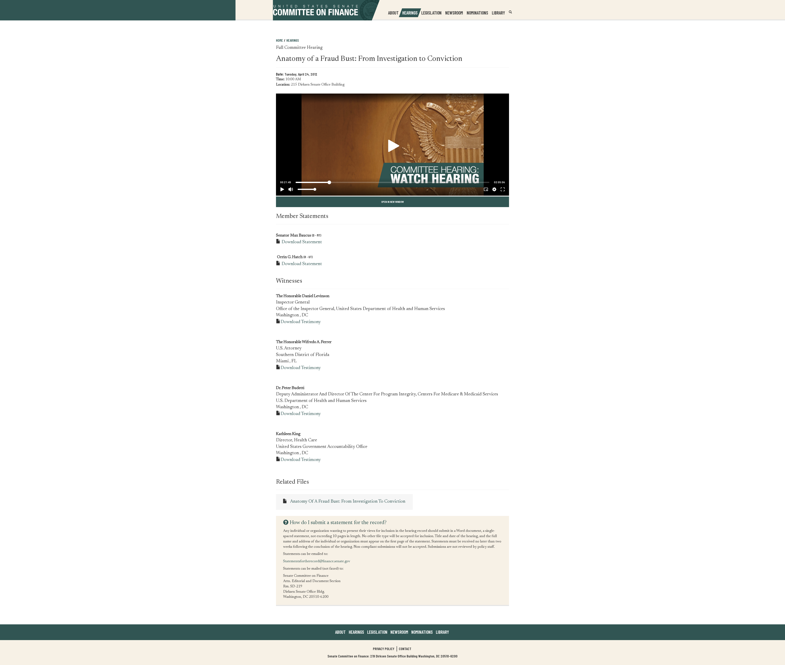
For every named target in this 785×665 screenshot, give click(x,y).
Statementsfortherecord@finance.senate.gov (316, 561)
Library (498, 12)
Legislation (431, 12)
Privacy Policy (383, 648)
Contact (405, 648)
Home (279, 40)
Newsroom (399, 632)
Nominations (477, 12)
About (340, 632)
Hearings (410, 12)
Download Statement (301, 242)
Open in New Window (392, 201)
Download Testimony (300, 322)
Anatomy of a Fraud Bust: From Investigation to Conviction (347, 501)
